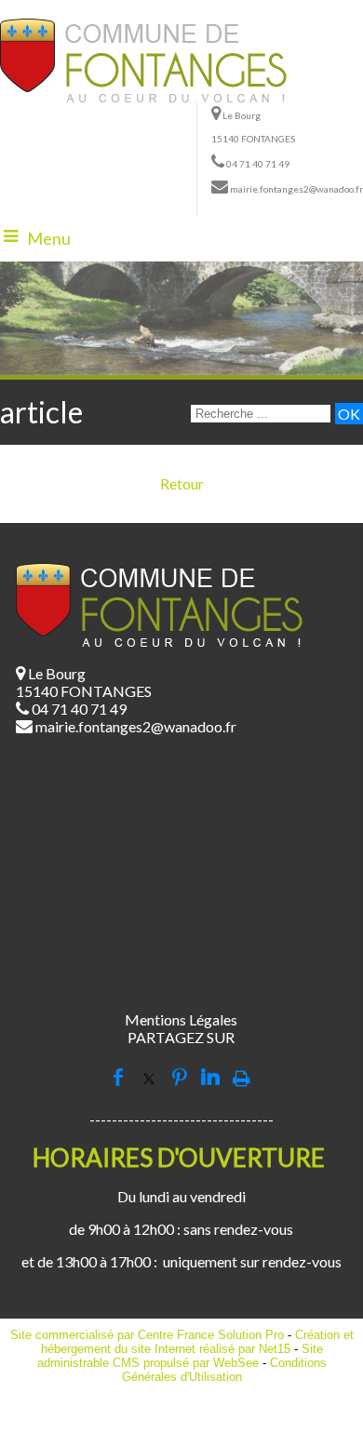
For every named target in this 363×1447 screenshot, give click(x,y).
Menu (49, 238)
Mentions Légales (181, 1019)
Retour (182, 483)
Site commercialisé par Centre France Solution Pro (147, 1335)
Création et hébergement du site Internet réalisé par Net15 (197, 1342)
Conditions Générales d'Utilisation (224, 1370)
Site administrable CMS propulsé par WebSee (180, 1356)
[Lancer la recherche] (349, 413)
